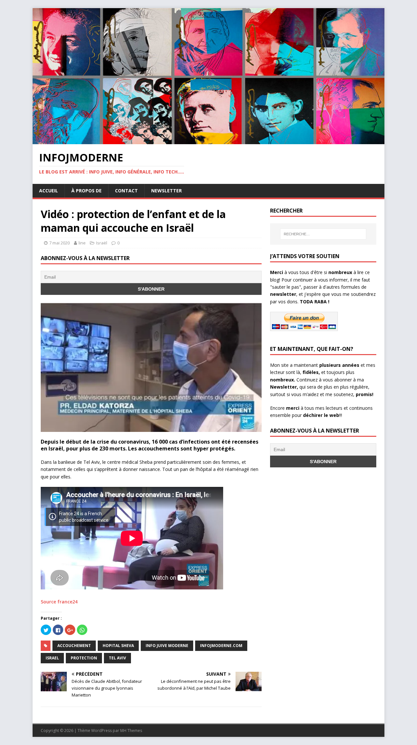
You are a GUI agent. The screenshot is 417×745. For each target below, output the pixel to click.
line (82, 243)
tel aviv (117, 658)
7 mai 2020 (59, 243)
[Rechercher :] (323, 234)
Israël (101, 243)
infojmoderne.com (221, 645)
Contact (126, 190)
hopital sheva (118, 645)
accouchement (74, 645)
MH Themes (131, 730)
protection (84, 658)
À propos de (86, 190)
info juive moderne (167, 645)
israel (52, 658)
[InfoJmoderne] (208, 140)
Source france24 (59, 602)
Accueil (48, 190)
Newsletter (166, 190)
